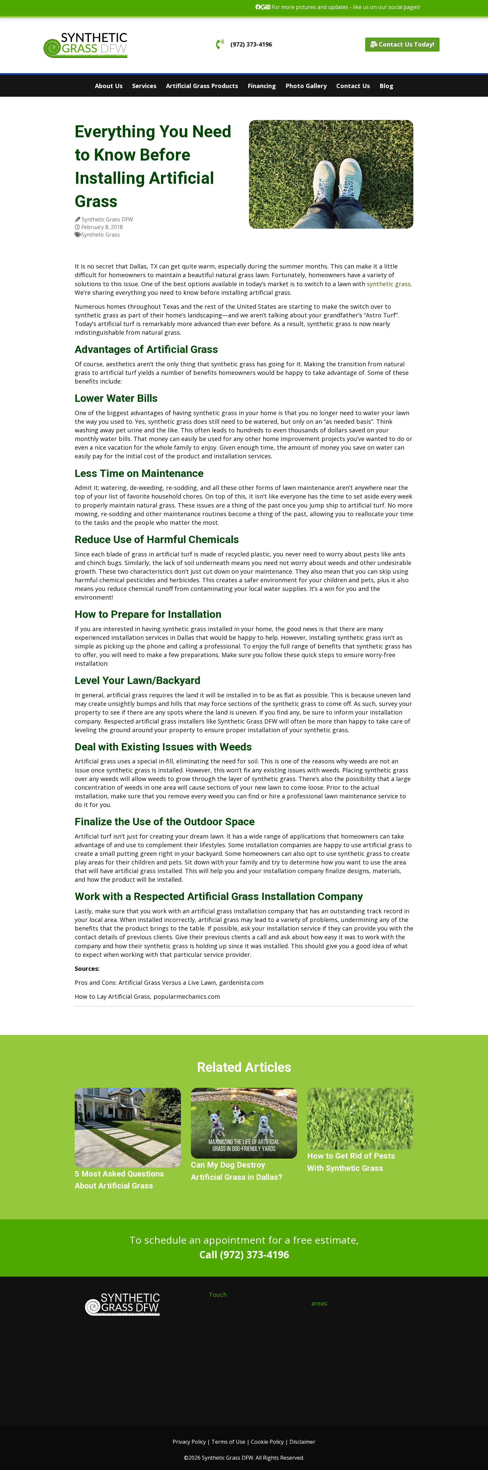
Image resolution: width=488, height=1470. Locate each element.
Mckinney (371, 1335)
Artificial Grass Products (202, 86)
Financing (262, 86)
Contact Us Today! (405, 44)
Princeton (325, 1353)
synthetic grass (389, 284)
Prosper (361, 1344)
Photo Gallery (306, 86)
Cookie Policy (267, 1441)
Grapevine (352, 1362)
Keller (382, 1362)
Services (144, 86)
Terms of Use (228, 1441)
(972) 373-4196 (250, 44)
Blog (386, 86)
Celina (388, 1344)
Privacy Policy (189, 1441)
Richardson (327, 1344)
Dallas (320, 1327)
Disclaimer (302, 1441)
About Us (108, 86)
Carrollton (360, 1353)
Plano (319, 1335)
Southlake (388, 1327)
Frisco (342, 1335)
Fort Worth (351, 1327)
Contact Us (353, 86)
